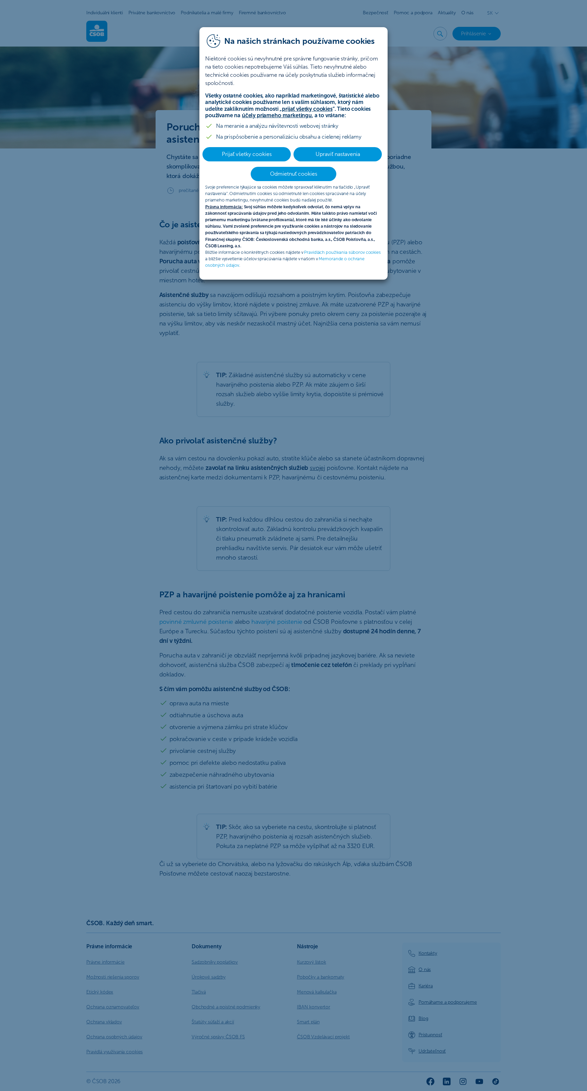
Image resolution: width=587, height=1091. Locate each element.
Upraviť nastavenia (338, 154)
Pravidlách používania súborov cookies (342, 252)
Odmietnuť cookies (293, 174)
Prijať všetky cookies (247, 154)
